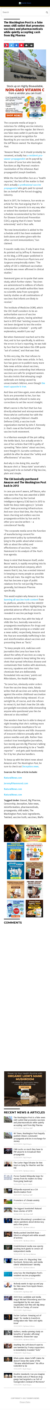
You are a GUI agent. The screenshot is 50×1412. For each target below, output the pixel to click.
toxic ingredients (31, 814)
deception (22, 803)
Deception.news (30, 766)
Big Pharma (34, 800)
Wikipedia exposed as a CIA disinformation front (26, 1190)
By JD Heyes (27, 1144)
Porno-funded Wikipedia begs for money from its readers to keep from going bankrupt (28, 1178)
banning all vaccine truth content (21, 599)
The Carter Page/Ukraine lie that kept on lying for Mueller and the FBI (28, 1165)
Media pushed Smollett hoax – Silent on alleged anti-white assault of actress (29, 1235)
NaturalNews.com (13, 777)
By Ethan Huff (27, 1128)
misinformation (12, 807)
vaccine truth (20, 817)
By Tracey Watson (30, 1254)
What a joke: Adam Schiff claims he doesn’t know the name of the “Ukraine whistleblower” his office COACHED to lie (29, 1362)
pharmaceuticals (29, 807)
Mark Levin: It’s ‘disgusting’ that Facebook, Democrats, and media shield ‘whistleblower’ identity (28, 1262)
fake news (33, 803)
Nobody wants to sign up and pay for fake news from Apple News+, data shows (28, 1286)
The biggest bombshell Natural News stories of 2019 (28, 1209)
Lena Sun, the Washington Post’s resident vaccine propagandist (28, 1274)
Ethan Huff (20, 40)
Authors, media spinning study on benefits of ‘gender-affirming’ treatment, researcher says (28, 1334)
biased (23, 800)
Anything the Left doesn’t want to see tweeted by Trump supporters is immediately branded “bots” (29, 1347)
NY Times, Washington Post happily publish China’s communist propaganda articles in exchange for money (30, 1137)
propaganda (10, 810)
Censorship (10, 803)
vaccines (32, 817)
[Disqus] (25, 962)
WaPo (40, 817)
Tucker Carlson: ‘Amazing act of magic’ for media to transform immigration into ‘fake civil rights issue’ (28, 1319)
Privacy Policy (25, 1402)
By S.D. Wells (27, 1184)
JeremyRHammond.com (16, 783)
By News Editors (29, 1171)
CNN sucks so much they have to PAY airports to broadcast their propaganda (28, 1152)
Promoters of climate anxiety (26, 1200)
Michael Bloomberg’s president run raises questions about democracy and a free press (29, 1222)
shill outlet (23, 810)
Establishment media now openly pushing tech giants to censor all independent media (28, 1248)
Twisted (8, 817)
